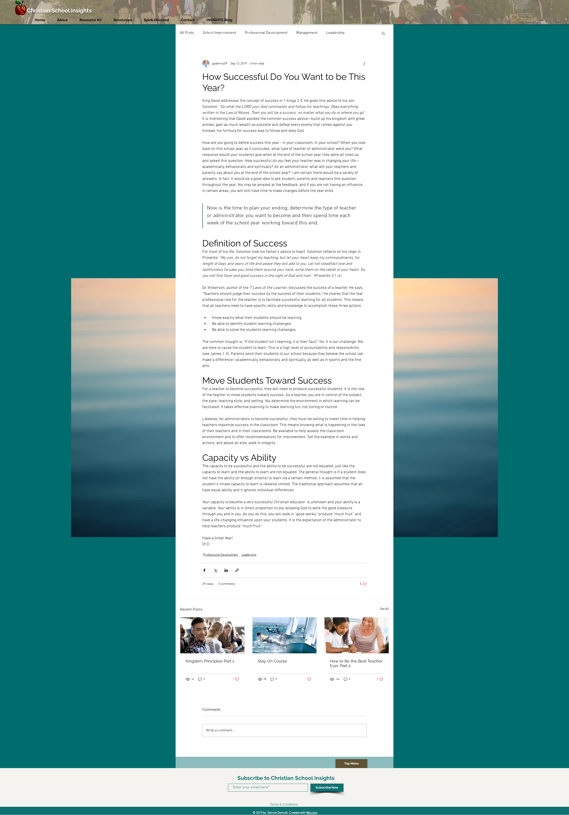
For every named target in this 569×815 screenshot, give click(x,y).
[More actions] (364, 63)
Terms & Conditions (284, 804)
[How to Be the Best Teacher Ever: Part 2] (357, 635)
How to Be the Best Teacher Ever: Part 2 (356, 663)
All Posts (187, 33)
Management (306, 33)
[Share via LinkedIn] (226, 570)
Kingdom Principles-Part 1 (210, 661)
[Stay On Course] (284, 635)
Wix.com (311, 813)
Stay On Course (272, 661)
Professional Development (266, 33)
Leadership (335, 33)
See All (384, 609)
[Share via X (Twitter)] (215, 570)
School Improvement (219, 33)
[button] (383, 33)
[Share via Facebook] (204, 570)
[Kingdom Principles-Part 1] (212, 635)
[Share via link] (237, 570)
